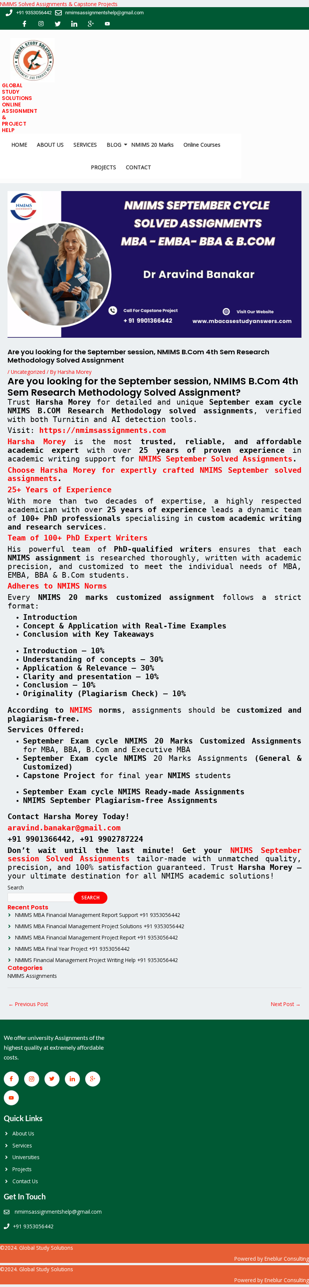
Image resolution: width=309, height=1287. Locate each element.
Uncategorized (28, 371)
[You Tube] (107, 24)
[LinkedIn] (74, 24)
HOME (19, 144)
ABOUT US (50, 144)
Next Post (286, 1004)
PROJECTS (103, 167)
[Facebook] (24, 24)
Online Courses (202, 144)
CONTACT (138, 167)
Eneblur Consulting (287, 1258)
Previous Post (28, 1004)
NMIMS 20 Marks (152, 144)
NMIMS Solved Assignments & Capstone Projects (59, 4)
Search (16, 887)
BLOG (114, 144)
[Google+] (90, 24)
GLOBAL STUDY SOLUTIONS (17, 92)
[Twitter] (57, 24)
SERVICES (85, 144)
